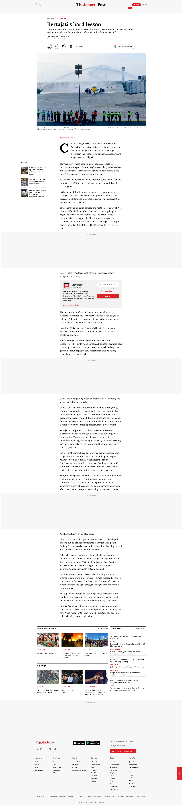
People (112, 773)
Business (58, 10)
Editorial (61, 19)
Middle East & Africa (79, 770)
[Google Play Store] (93, 743)
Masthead (40, 796)
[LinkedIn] (37, 749)
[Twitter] (50, 749)
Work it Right (114, 789)
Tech (54, 764)
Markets (56, 773)
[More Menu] (35, 5)
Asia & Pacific (76, 762)
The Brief (94, 773)
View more (102, 628)
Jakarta (37, 764)
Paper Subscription (95, 796)
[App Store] (79, 743)
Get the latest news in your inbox (122, 742)
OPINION (77, 10)
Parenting (113, 778)
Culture (112, 758)
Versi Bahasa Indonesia (67, 138)
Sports (131, 783)
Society (37, 767)
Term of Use (141, 796)
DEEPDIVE (98, 10)
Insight (93, 767)
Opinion (51, 19)
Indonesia (47, 10)
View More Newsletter (71, 305)
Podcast (93, 781)
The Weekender (124, 10)
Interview (94, 778)
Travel (131, 780)
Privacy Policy (108, 291)
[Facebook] (46, 749)
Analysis (93, 770)
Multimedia (132, 778)
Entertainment (114, 764)
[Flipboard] (55, 749)
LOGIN (146, 5)
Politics (37, 762)
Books (112, 784)
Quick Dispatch (134, 762)
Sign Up (108, 296)
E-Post (136, 10)
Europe (74, 767)
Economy (56, 762)
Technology (113, 770)
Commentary (95, 764)
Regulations (57, 770)
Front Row (110, 10)
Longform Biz (133, 764)
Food (111, 781)
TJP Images (132, 786)
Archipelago (39, 770)
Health (112, 775)
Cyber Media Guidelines (56, 796)
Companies (57, 767)
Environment (114, 786)
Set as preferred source (125, 46)
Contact (71, 796)
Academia (94, 775)
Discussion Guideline (125, 796)
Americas (75, 764)
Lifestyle (112, 762)
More (130, 771)
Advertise (80, 796)
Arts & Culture (114, 767)
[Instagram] (41, 749)
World (68, 10)
